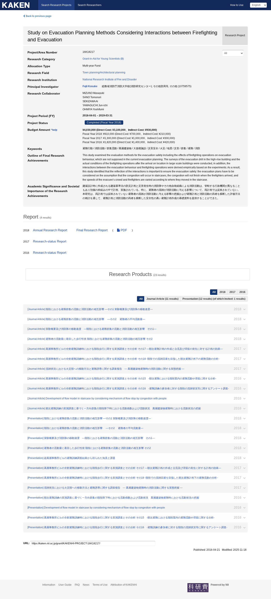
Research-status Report (49, 241)
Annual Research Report (50, 230)
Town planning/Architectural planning (104, 72)
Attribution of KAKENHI (124, 584)
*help (54, 129)
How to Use (236, 5)
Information (48, 584)
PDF (123, 230)
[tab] (137, 274)
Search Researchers (89, 5)
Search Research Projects (56, 5)
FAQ (77, 584)
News (86, 584)
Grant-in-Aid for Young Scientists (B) (103, 58)
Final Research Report (92, 230)
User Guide (65, 584)
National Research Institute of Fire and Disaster (110, 79)
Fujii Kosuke (90, 86)
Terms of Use (100, 584)
